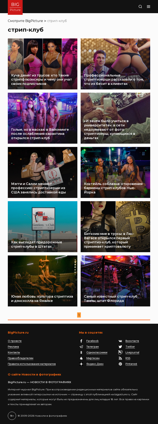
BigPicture (34, 21)
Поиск (136, 6)
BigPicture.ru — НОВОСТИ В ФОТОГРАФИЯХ (39, 382)
